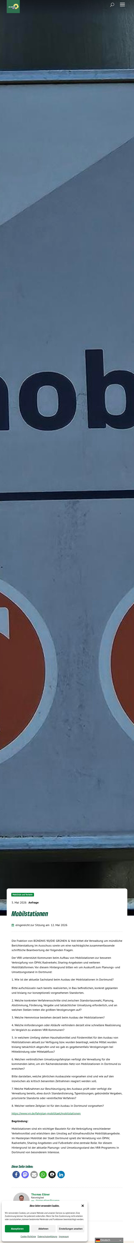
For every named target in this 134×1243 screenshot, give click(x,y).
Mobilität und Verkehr (23, 894)
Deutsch (105, 1240)
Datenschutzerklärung (47, 1236)
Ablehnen (43, 1228)
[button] (82, 1205)
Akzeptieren (17, 1228)
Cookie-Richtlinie (28, 1236)
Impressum (64, 1236)
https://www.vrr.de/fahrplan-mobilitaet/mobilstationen (46, 1113)
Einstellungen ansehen (71, 1228)
